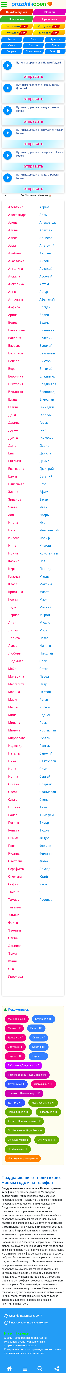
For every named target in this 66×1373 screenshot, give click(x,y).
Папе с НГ (36, 1028)
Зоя (11, 515)
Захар (43, 499)
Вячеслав (46, 399)
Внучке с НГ (15, 1056)
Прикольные (33, 51)
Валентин (46, 330)
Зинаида (14, 499)
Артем (44, 284)
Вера (11, 369)
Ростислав (47, 730)
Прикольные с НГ (18, 1111)
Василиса (15, 353)
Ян (41, 892)
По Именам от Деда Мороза (25, 1130)
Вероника (15, 376)
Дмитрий (46, 469)
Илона (13, 523)
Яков (43, 884)
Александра (17, 215)
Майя (12, 669)
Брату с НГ (38, 1046)
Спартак (45, 784)
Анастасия (16, 261)
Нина (12, 769)
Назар (43, 638)
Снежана (15, 876)
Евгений (45, 476)
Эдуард (44, 869)
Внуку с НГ (38, 1056)
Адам (43, 215)
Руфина (14, 853)
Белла (12, 322)
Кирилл (45, 546)
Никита (45, 646)
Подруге (11, 51)
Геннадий (46, 407)
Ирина (13, 553)
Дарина (14, 422)
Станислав (47, 792)
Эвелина (14, 930)
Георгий (45, 415)
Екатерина (16, 469)
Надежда (15, 746)
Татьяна (14, 907)
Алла (12, 246)
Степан (44, 800)
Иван (43, 507)
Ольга (12, 800)
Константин (48, 553)
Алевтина (15, 207)
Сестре (33, 45)
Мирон (44, 615)
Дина (12, 446)
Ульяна (13, 915)
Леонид (45, 569)
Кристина (15, 592)
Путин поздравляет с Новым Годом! (38, 62)
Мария (13, 699)
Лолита (14, 638)
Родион (45, 715)
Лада (12, 607)
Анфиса (14, 307)
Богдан (44, 307)
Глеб (42, 430)
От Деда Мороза (18, 1139)
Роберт (44, 707)
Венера (13, 361)
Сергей (44, 776)
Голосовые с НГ (48, 1111)
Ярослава (15, 976)
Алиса (12, 238)
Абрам (44, 207)
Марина (14, 692)
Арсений (46, 276)
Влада (12, 399)
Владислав (47, 384)
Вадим (44, 322)
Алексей (45, 230)
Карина (13, 561)
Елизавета (16, 484)
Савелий (46, 753)
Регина (13, 823)
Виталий (46, 369)
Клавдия (14, 576)
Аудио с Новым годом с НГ (24, 1121)
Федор (44, 838)
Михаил (45, 623)
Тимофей (46, 815)
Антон (44, 261)
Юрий (43, 876)
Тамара (13, 900)
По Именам (13, 26)
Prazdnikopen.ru (17, 1333)
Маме (11, 39)
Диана (13, 438)
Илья (43, 523)
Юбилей (49, 12)
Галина (13, 407)
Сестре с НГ (15, 1046)
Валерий (45, 338)
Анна (12, 292)
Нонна (13, 776)
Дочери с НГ (15, 1037)
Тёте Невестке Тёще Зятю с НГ (27, 1074)
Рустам (44, 746)
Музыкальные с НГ (43, 1102)
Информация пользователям (28, 1322)
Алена (12, 222)
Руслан (44, 738)
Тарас (43, 807)
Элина (13, 938)
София (13, 884)
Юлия (12, 961)
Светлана (15, 861)
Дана (12, 415)
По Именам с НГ (18, 1149)
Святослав (47, 761)
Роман (44, 723)
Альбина (14, 253)
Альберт (45, 238)
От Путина (45, 26)
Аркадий (46, 269)
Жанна (13, 492)
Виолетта (15, 392)
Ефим (43, 492)
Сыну (11, 45)
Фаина (13, 923)
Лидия (13, 623)
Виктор (45, 361)
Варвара (14, 346)
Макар (44, 576)
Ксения (13, 599)
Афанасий (47, 299)
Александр (47, 222)
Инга (12, 530)
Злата (12, 507)
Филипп (45, 853)
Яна (11, 969)
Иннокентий (49, 530)
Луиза (12, 646)
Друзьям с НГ (16, 1084)
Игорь (44, 515)
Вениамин (47, 353)
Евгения (14, 461)
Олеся (12, 792)
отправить (33, 76)
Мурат (44, 630)
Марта (13, 707)
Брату (55, 45)
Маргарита (16, 684)
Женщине (13, 32)
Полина (14, 807)
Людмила (15, 661)
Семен (44, 769)
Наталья (14, 753)
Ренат (44, 699)
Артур (43, 292)
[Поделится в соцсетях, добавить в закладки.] (56, 1368)
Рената (13, 830)
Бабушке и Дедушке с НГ (23, 1065)
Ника (12, 761)
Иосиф (44, 538)
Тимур (44, 823)
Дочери (55, 39)
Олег (43, 661)
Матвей (45, 607)
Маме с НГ (14, 1028)
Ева (11, 453)
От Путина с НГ (46, 1139)
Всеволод (47, 392)
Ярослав (45, 900)
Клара (12, 584)
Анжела (14, 276)
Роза (11, 846)
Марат (44, 592)
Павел (44, 676)
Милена (14, 730)
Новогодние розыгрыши (23, 1158)
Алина (13, 230)
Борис (44, 315)
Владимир (47, 376)
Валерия (14, 338)
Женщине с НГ (16, 1018)
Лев (42, 561)
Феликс (45, 846)
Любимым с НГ (43, 1084)
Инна (12, 546)
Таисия (13, 892)
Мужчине (45, 32)
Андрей (45, 253)
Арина (12, 315)
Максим (45, 584)
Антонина (15, 299)
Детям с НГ (15, 1102)
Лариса (13, 615)
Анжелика (16, 284)
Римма (13, 838)
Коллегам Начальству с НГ (24, 1093)
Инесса (13, 538)
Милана (14, 723)
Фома (43, 861)
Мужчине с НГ (43, 1018)
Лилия (13, 630)
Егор (42, 484)
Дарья (13, 430)
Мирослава (16, 738)
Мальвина (16, 676)
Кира (12, 569)
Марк (43, 599)
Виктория (15, 384)
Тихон (44, 830)
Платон (45, 692)
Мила (12, 715)
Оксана (13, 784)
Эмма (12, 953)
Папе (33, 39)
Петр (43, 684)
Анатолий (46, 246)
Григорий (46, 438)
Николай (46, 653)
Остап (44, 669)
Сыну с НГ (39, 1037)
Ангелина (15, 269)
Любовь (14, 653)
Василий (46, 346)
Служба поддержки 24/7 (25, 1315)
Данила (45, 453)
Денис (44, 461)
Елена (12, 476)
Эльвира (14, 946)
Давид (44, 446)
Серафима (16, 869)
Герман (44, 422)
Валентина (16, 330)
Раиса (12, 815)
